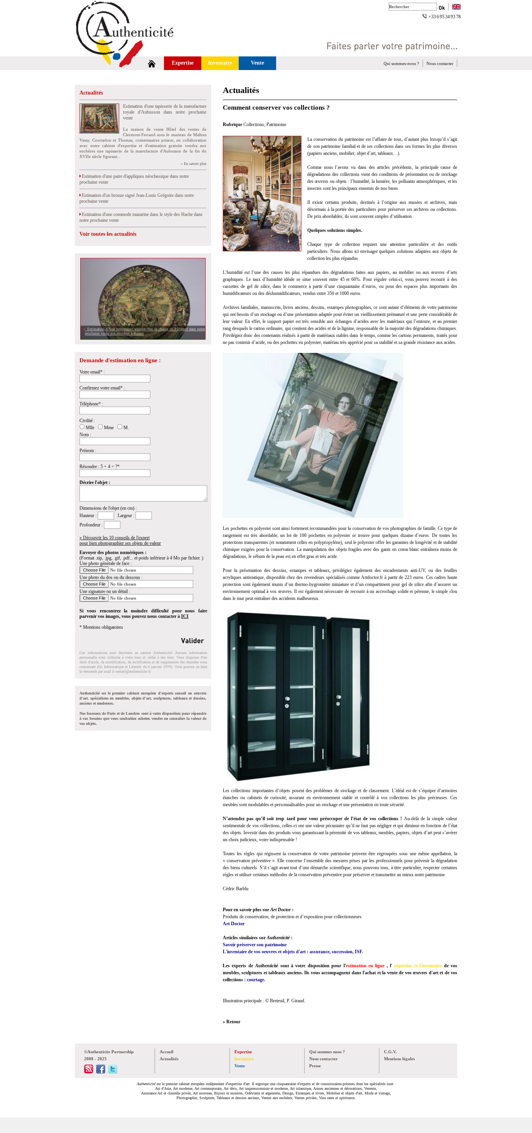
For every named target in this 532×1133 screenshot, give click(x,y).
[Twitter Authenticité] (112, 1072)
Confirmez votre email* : (102, 388)
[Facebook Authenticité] (100, 1072)
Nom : (85, 434)
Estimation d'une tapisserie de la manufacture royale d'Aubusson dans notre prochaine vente (164, 112)
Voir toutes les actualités (107, 234)
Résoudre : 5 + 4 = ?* (99, 466)
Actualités (91, 93)
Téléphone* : (91, 404)
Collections (253, 124)
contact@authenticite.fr (132, 671)
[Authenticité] (133, 54)
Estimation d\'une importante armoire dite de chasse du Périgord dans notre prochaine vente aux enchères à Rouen (145, 331)
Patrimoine (276, 124)
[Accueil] (151, 63)
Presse (315, 1065)
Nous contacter (439, 63)
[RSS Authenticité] (88, 1072)
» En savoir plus (193, 163)
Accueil (166, 1051)
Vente (257, 63)
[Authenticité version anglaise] (456, 7)
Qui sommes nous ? (327, 1051)
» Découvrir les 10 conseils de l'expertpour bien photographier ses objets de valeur (120, 540)
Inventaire (220, 63)
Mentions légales (399, 1058)
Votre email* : (92, 372)
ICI (184, 616)
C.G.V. (390, 1051)
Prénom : (87, 450)
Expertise (183, 63)
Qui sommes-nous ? (401, 63)
